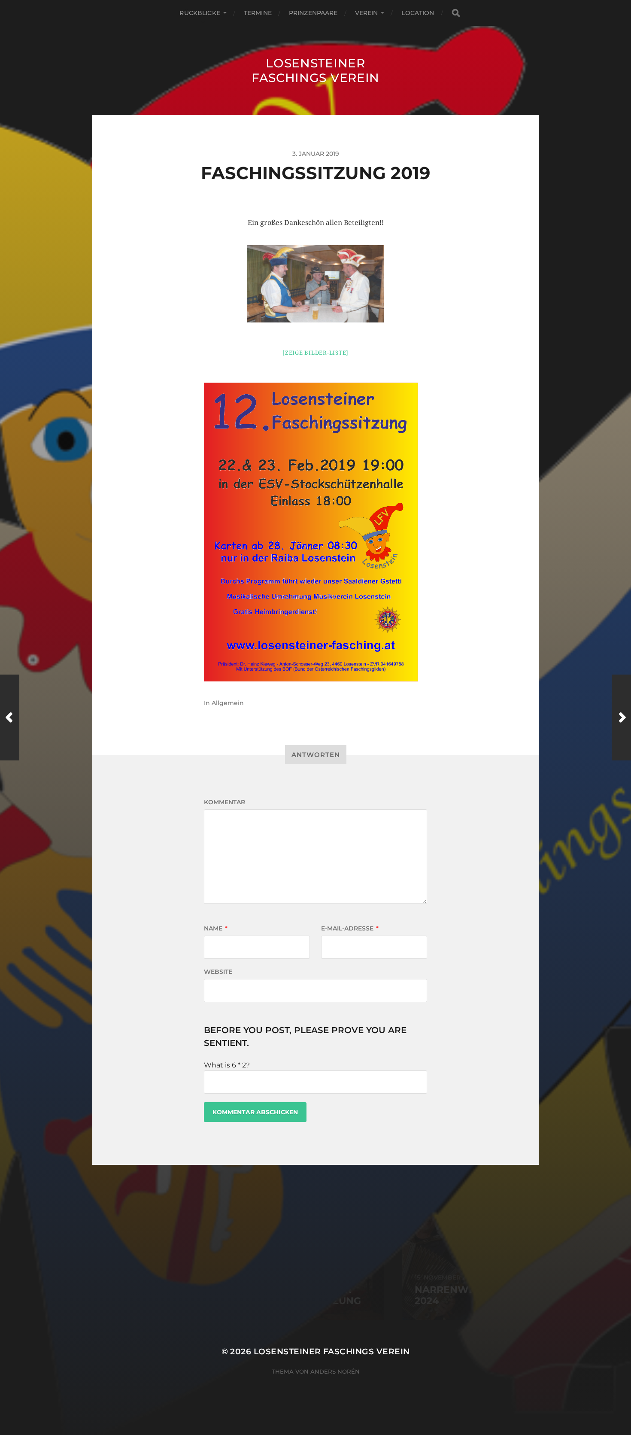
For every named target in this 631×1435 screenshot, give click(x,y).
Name (216, 928)
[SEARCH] (456, 13)
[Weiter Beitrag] (621, 717)
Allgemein (228, 703)
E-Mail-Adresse (350, 928)
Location (417, 13)
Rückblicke (199, 13)
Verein (366, 13)
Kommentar (224, 802)
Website (218, 972)
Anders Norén (335, 1371)
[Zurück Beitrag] (9, 717)
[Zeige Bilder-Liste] (315, 353)
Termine (258, 13)
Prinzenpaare (313, 13)
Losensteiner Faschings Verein (315, 70)
